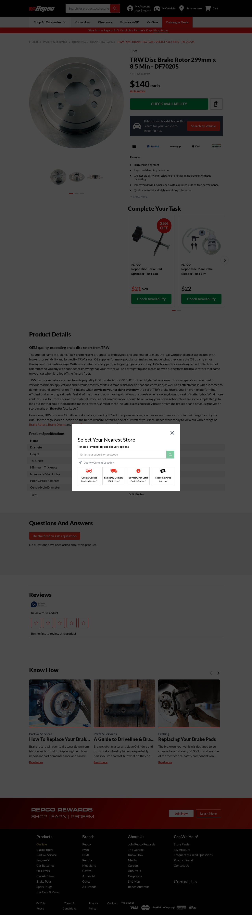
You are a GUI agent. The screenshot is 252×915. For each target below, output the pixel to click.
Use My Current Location (99, 462)
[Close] (172, 433)
